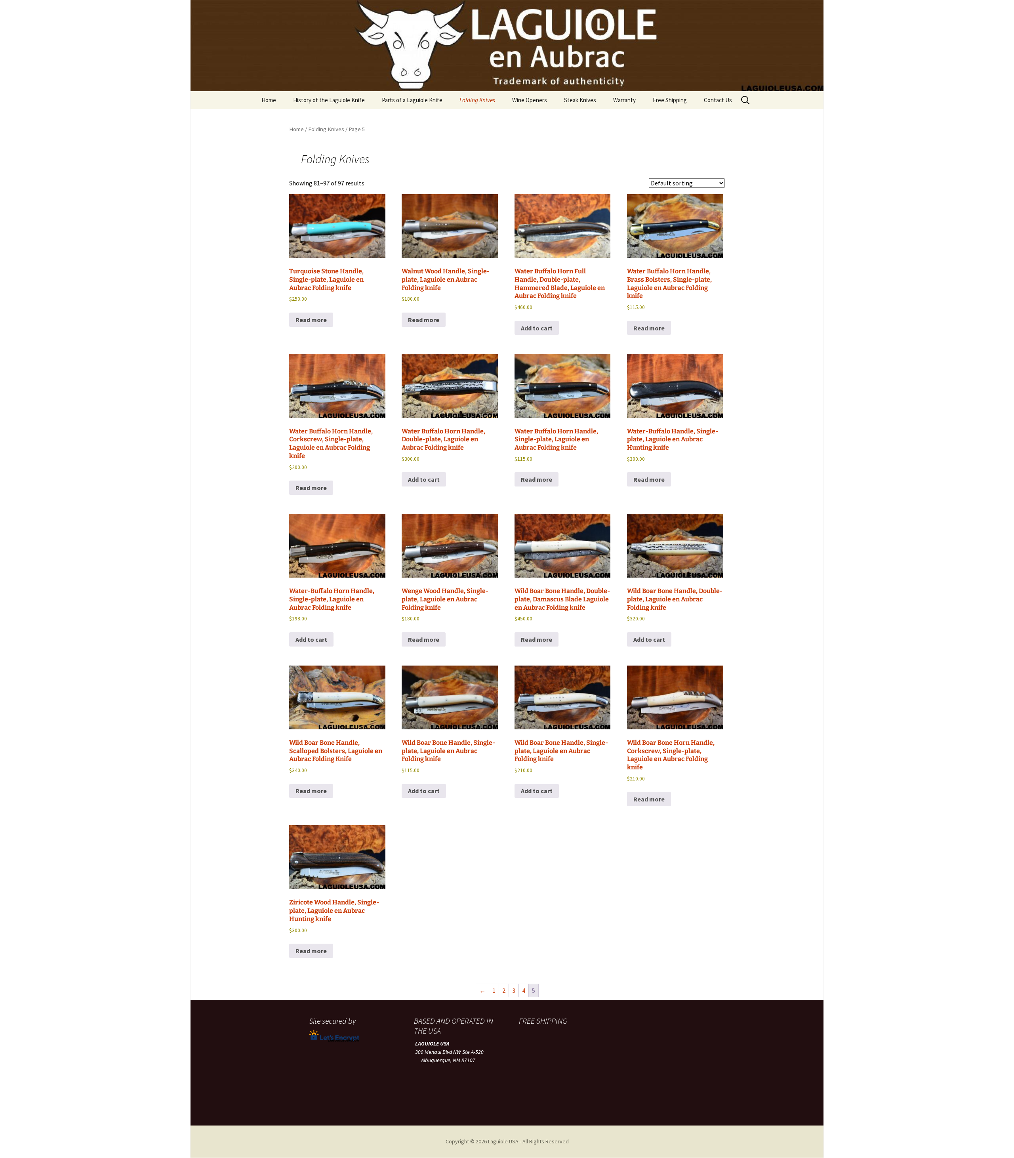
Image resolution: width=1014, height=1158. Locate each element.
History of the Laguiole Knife (329, 100)
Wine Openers (529, 100)
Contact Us (718, 100)
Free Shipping (670, 100)
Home (268, 100)
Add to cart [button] (537, 328)
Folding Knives (477, 100)
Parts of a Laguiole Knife (412, 100)
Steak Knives (580, 100)
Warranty (624, 100)
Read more (311, 320)
